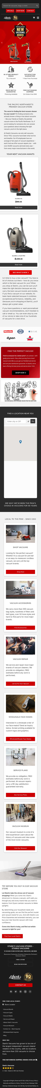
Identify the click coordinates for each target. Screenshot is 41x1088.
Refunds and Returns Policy (11, 1083)
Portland (33, 954)
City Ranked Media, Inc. (32, 1086)
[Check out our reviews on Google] (25, 991)
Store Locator (10, 1004)
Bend (23, 956)
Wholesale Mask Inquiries (11, 1032)
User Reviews (19, 1071)
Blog (5, 1035)
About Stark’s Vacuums (11, 1022)
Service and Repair (9, 1019)
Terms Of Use (24, 1083)
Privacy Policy (33, 1081)
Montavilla (27, 954)
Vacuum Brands (8, 1009)
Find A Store (20, 960)
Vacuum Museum (9, 1026)
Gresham (20, 954)
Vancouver (18, 956)
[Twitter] (15, 991)
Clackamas (14, 954)
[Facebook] (11, 991)
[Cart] (34, 18)
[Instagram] (30, 991)
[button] (2, 42)
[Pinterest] (20, 991)
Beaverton (7, 954)
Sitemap (31, 1083)
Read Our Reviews (20, 964)
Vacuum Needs (8, 1016)
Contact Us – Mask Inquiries (12, 1029)
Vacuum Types (8, 1013)
